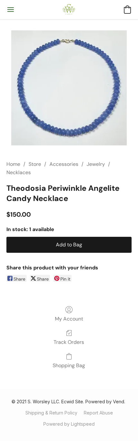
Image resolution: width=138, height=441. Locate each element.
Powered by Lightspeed (69, 424)
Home (13, 164)
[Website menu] (11, 10)
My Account (69, 318)
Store (35, 164)
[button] (69, 9)
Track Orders (69, 342)
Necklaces (18, 172)
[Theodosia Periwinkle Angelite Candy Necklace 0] (69, 87)
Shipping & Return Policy (51, 412)
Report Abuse (98, 412)
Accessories (63, 164)
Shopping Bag (69, 365)
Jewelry (96, 164)
